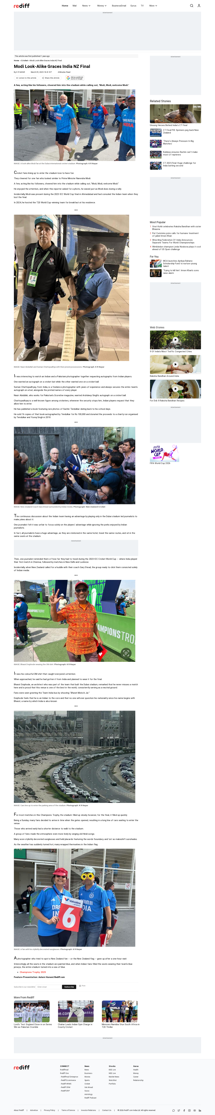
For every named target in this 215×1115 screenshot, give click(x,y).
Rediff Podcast (90, 1098)
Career (136, 1077)
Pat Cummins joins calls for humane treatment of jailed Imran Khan (175, 234)
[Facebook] (184, 1110)
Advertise (34, 1110)
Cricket (24, 60)
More (151, 5)
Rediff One (64, 1073)
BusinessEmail (119, 5)
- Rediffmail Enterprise (69, 1077)
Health (136, 1070)
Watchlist (113, 1080)
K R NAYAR (20, 72)
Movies (87, 1077)
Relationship (138, 1080)
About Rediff (19, 1110)
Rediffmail (64, 1070)
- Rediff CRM (65, 1087)
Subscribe (69, 987)
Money (100, 5)
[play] (175, 340)
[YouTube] (195, 1110)
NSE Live (112, 1073)
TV (142, 5)
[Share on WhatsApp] (173, 1110)
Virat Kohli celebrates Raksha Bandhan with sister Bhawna (176, 227)
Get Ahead (89, 1087)
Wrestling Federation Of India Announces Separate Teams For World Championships (173, 241)
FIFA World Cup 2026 (160, 463)
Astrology (88, 1094)
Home (65, 5)
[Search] (191, 5)
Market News (114, 1077)
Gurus (133, 5)
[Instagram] (189, 1110)
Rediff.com (128, 1110)
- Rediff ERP (64, 1091)
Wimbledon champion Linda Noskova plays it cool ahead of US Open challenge (176, 248)
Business (88, 1073)
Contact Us (106, 1110)
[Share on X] (179, 1110)
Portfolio (112, 1084)
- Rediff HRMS (65, 1084)
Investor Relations (88, 1110)
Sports (87, 1080)
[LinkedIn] (200, 1110)
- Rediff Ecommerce (68, 1080)
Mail (74, 5)
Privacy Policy (49, 1110)
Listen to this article (27, 78)
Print (83, 986)
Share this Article (52, 78)
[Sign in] (199, 5)
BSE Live (112, 1070)
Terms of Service (68, 1110)
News (85, 5)
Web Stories (157, 327)
